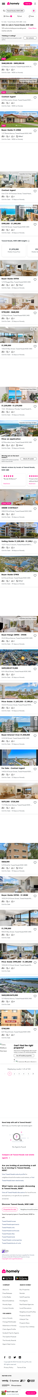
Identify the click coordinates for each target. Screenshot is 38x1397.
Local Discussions (25, 1308)
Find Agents (24, 1301)
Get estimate (30, 38)
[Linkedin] (20, 1357)
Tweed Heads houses (9, 1221)
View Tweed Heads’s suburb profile (13, 1174)
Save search (31, 1393)
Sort (20, 16)
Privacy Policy (8, 1367)
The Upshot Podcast (9, 1337)
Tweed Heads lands (8, 1237)
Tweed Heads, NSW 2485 (15, 22)
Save (32, 16)
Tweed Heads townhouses (10, 1231)
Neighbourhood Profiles (28, 1312)
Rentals (22, 1293)
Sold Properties (25, 1297)
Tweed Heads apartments (10, 1224)
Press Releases (7, 1293)
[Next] (33, 1074)
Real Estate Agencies (27, 1304)
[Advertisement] (19, 157)
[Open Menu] (3, 3)
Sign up (27, 3)
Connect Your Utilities (27, 1327)
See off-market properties (24, 1055)
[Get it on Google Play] (21, 1278)
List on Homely (7, 1318)
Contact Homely (8, 1308)
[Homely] (19, 1271)
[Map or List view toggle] (34, 11)
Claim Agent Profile (9, 1329)
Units (24, 22)
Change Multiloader (9, 1322)
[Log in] (35, 3)
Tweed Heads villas (8, 1234)
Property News (24, 1323)
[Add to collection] (35, 64)
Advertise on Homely (9, 1325)
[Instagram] (10, 1357)
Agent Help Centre (9, 1344)
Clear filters (32, 28)
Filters (8, 16)
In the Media (7, 1297)
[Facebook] (5, 1357)
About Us (6, 1289)
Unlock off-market (28, 459)
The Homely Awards (9, 1340)
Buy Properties (24, 1289)
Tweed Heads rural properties (12, 1240)
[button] (19, 10)
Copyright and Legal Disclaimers (12, 1259)
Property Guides (25, 1315)
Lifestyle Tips (24, 1319)
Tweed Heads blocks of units (11, 1243)
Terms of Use (21, 1367)
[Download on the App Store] (8, 1278)
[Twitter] (15, 1357)
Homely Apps (7, 1304)
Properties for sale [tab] (10, 1209)
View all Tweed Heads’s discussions (13, 1192)
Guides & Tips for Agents (11, 1333)
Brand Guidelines (8, 1301)
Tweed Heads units (8, 1227)
